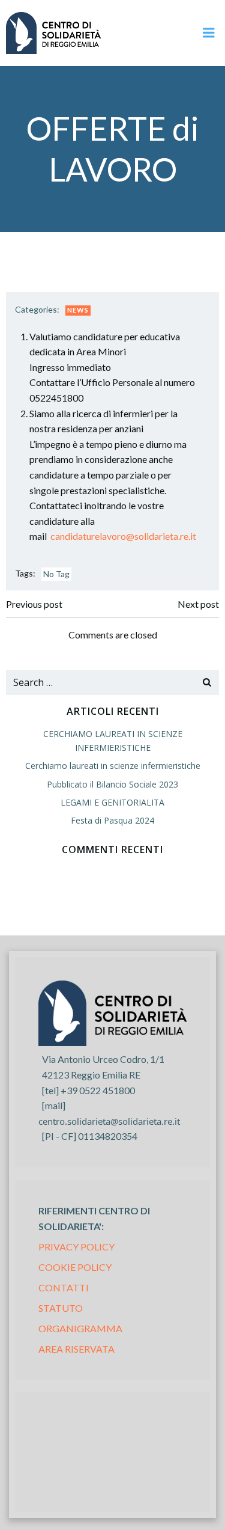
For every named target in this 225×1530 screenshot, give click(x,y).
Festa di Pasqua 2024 (112, 820)
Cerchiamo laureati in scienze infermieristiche (112, 765)
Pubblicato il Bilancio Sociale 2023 (112, 784)
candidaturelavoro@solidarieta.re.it (123, 536)
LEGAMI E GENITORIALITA (112, 802)
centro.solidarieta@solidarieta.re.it (109, 1121)
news (78, 310)
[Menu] (209, 33)
